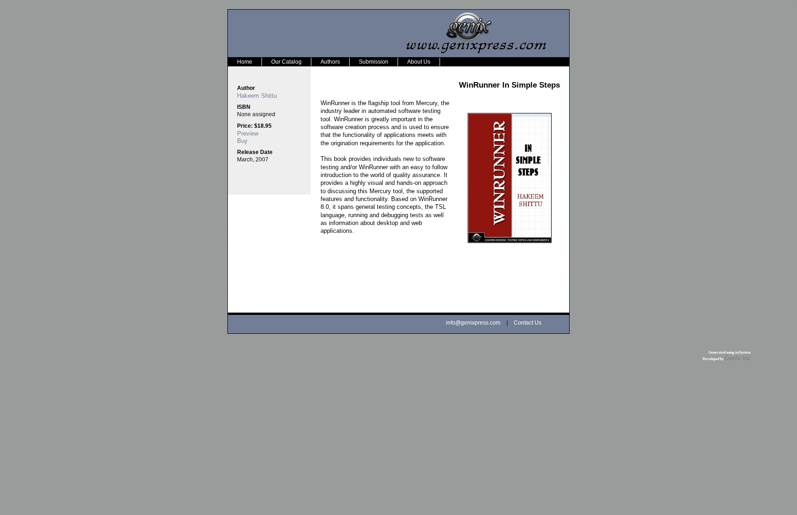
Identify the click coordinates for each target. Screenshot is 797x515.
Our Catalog (286, 62)
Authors (330, 62)
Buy (242, 140)
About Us (418, 62)
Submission (373, 62)
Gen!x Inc (738, 358)
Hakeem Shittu (257, 95)
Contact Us (527, 323)
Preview (247, 133)
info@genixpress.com (473, 323)
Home (244, 62)
